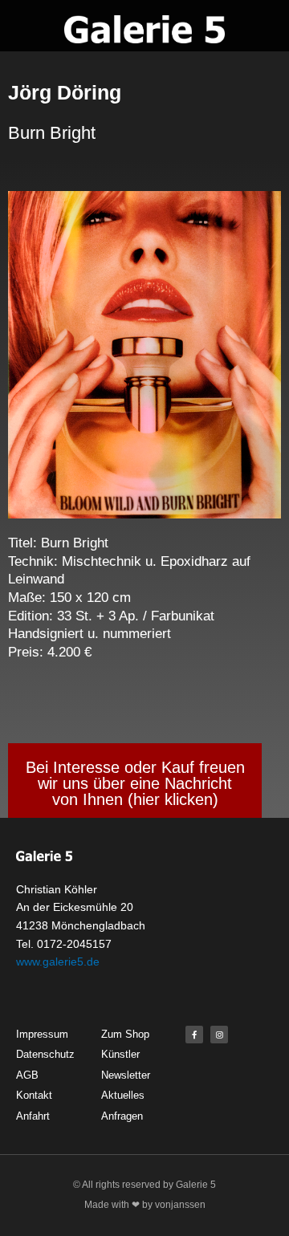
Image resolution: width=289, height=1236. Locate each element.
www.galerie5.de (58, 961)
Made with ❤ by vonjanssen (145, 1204)
